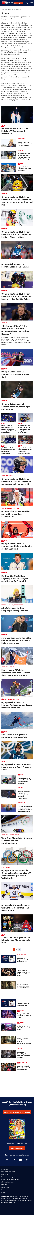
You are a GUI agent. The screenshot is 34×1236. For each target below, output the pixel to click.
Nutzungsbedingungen (8, 1171)
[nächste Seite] (19, 949)
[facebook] (7, 1160)
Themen (3, 1190)
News (9, 9)
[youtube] (20, 1160)
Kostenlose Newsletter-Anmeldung (17, 1112)
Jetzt (15, 3)
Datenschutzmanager (7, 1177)
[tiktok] (13, 1160)
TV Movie (4, 9)
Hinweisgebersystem (7, 1182)
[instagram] (27, 1160)
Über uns (4, 1184)
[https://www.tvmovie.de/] (7, 2)
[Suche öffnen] (27, 3)
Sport (13, 9)
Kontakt (3, 1192)
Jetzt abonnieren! (17, 1148)
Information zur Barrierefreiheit (10, 1179)
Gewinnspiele (5, 1187)
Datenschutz (5, 1174)
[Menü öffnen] (32, 3)
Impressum (4, 1169)
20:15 (20, 3)
